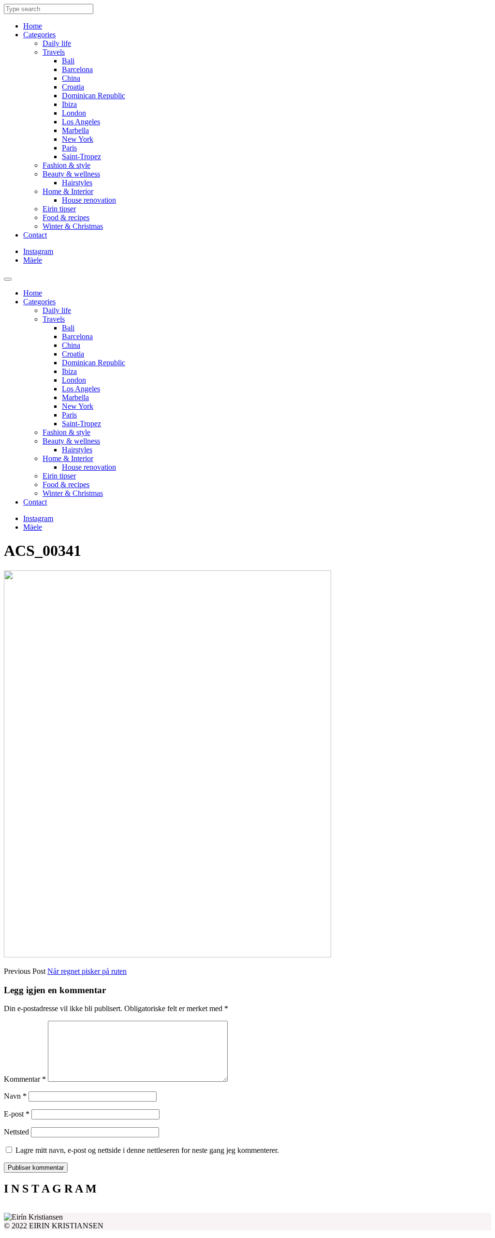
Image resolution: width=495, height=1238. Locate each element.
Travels (54, 52)
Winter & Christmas (73, 226)
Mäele (32, 260)
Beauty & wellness (71, 174)
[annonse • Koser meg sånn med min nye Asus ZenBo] (308, 1209)
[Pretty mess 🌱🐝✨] (65, 1209)
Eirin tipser (59, 209)
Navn (15, 1096)
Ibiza (69, 104)
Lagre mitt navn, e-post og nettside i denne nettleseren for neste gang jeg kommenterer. (147, 1150)
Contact (35, 235)
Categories (39, 34)
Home (32, 26)
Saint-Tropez (81, 156)
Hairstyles (77, 183)
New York (77, 139)
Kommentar (25, 1079)
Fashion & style (66, 165)
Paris (69, 148)
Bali (68, 61)
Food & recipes (66, 217)
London (74, 113)
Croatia (73, 87)
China (71, 78)
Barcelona (77, 69)
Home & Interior (68, 191)
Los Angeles (81, 122)
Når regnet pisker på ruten (87, 971)
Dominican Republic (93, 95)
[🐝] (187, 1209)
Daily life (57, 43)
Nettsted (16, 1132)
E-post (16, 1114)
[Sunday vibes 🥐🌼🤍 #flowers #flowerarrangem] (430, 1209)
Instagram (38, 251)
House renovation (89, 200)
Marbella (75, 130)
